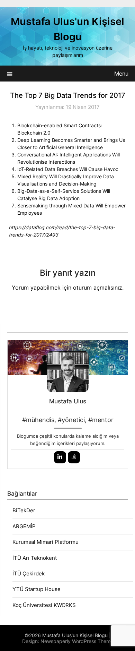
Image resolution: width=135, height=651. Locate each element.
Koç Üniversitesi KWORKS (44, 605)
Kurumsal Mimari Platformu (45, 542)
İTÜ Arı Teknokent (34, 558)
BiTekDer (23, 510)
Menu (121, 73)
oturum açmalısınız (97, 287)
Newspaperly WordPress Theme (76, 641)
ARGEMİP (24, 526)
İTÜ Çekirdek (28, 573)
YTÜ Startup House (36, 589)
